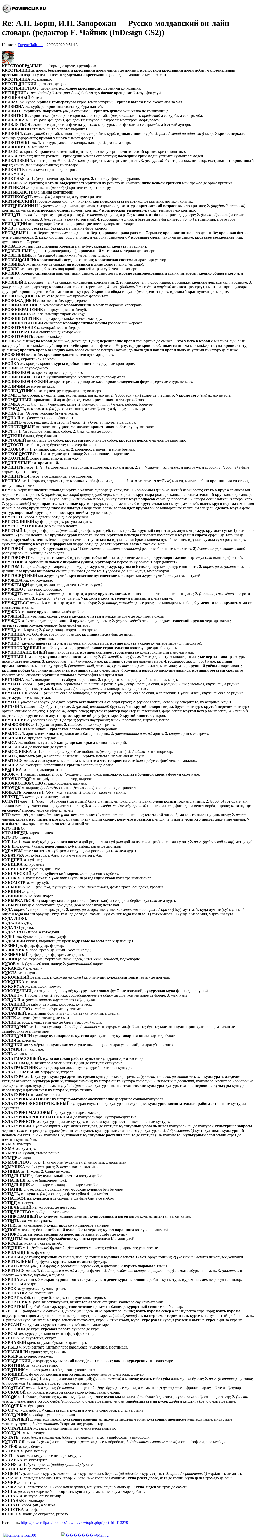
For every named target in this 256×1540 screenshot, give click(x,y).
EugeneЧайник (30, 45)
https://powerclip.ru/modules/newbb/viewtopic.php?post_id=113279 (74, 1522)
